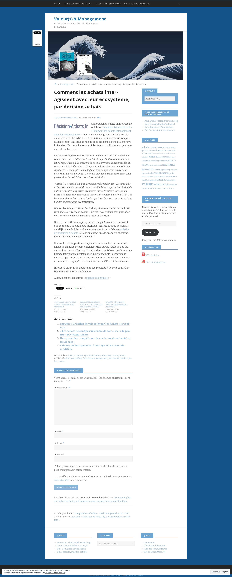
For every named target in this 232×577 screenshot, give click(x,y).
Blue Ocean (167, 151)
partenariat (114, 358)
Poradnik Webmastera (134, 575)
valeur (147, 184)
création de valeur (168, 154)
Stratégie (146, 180)
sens (172, 176)
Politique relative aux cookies (55, 573)
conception (156, 154)
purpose (150, 176)
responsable (158, 176)
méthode (174, 170)
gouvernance (163, 161)
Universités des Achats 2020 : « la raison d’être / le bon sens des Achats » (91, 304)
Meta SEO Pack (116, 575)
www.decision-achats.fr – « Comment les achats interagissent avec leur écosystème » (93, 131)
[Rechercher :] (160, 98)
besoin (159, 150)
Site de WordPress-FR (154, 552)
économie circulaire (161, 188)
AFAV (170, 147)
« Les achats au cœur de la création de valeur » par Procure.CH (65, 304)
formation (154, 161)
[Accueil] (55, 84)
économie (149, 188)
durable (158, 157)
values (174, 185)
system (152, 180)
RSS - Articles (152, 255)
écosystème (76, 358)
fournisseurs (89, 358)
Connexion (149, 542)
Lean (163, 165)
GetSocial (37, 44)
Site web (61, 454)
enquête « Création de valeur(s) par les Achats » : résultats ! (117, 304)
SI (176, 176)
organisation (146, 173)
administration (162, 147)
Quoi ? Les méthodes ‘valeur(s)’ (108, 4)
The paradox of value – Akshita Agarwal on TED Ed (101, 513)
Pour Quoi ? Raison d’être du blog (78, 4)
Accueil (57, 4)
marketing (158, 169)
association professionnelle (86, 355)
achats (67, 358)
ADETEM (152, 147)
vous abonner (61, 480)
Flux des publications (154, 545)
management (102, 358)
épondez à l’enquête (97, 277)
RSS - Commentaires (155, 262)
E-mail (60, 443)
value (168, 184)
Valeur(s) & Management (80, 19)
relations (124, 358)
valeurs (62, 361)
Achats (70, 355)
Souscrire (150, 232)
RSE (164, 176)
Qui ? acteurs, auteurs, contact (137, 4)
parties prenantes (160, 173)
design (152, 157)
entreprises (105, 355)
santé (168, 176)
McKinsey (166, 170)
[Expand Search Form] (179, 3)
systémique (170, 180)
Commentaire (63, 387)
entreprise (166, 157)
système (160, 179)
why (143, 188)
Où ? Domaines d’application (159, 127)
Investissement (155, 165)
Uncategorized (118, 355)
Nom (60, 431)
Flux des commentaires (155, 549)
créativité (145, 157)
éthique (171, 188)
